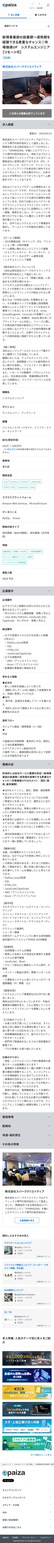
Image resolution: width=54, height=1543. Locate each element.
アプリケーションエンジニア (18, 1242)
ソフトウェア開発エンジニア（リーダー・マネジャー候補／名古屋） (26, 1266)
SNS (4, 1512)
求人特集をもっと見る (41, 1454)
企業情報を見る (27, 1220)
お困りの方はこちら (11, 1527)
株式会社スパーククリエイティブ (22, 66)
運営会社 (6, 1537)
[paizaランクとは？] (49, 26)
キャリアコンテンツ (11, 1490)
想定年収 (11, 449)
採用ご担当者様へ (10, 1519)
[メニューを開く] (48, 5)
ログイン (32, 8)
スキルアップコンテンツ (14, 1497)
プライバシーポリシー (29, 1537)
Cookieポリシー (45, 1537)
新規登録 (40, 8)
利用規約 (15, 1537)
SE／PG (8, 1311)
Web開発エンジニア (13, 1289)
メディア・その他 (10, 1504)
